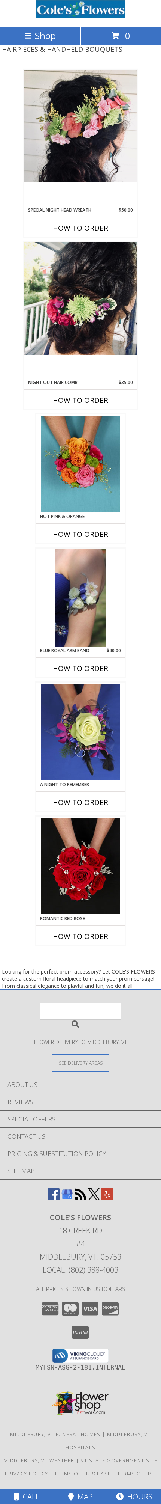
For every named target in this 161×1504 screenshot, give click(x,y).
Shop (45, 35)
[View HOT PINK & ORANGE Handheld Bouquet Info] (80, 464)
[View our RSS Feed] (80, 1198)
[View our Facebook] (54, 1198)
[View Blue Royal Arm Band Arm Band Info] (80, 598)
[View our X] (94, 1198)
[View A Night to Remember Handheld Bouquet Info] (80, 732)
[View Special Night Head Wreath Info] (80, 126)
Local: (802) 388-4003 (80, 1270)
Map (83, 1497)
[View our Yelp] (107, 1198)
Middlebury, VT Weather (39, 1460)
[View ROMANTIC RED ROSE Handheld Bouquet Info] (80, 866)
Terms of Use (136, 1473)
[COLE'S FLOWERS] (80, 15)
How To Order (80, 228)
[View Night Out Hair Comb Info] (80, 298)
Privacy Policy (26, 1473)
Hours (138, 1497)
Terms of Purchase (82, 1473)
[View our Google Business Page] (67, 1198)
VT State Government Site (119, 1460)
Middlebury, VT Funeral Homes (55, 1434)
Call (29, 1497)
